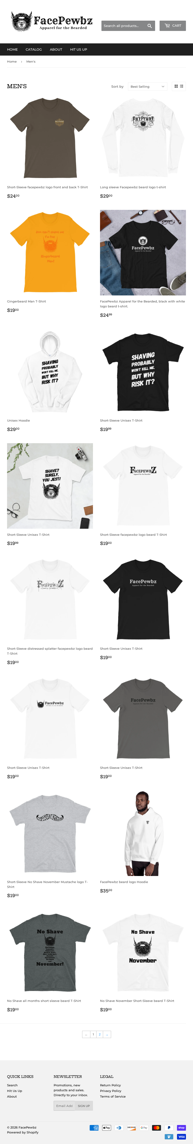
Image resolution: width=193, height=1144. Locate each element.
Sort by (117, 86)
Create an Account (173, 15)
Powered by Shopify (22, 1132)
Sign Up (84, 1106)
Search (12, 1085)
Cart (176, 25)
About (56, 49)
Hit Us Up (78, 49)
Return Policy (110, 1085)
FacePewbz (27, 1127)
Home (12, 49)
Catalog (34, 49)
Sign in (148, 15)
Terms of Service (113, 1096)
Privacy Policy (110, 1091)
